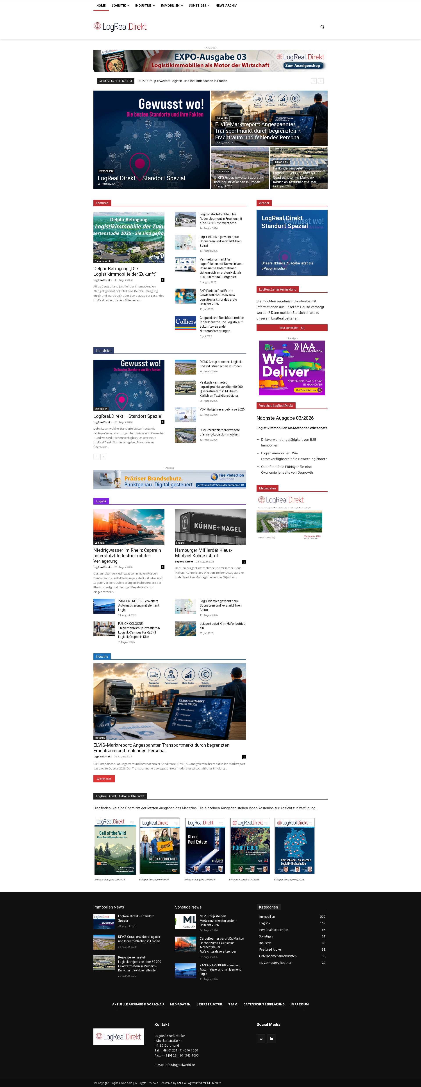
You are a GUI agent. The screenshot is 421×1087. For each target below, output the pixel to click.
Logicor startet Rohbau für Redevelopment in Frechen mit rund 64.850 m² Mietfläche (221, 218)
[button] (322, 26)
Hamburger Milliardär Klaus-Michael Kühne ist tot (203, 553)
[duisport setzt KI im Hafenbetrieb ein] (185, 628)
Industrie (222, 118)
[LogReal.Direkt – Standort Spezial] (151, 140)
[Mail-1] (261, 1038)
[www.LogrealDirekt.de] (128, 27)
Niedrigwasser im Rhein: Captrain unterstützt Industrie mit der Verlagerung (127, 556)
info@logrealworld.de (180, 1065)
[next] (321, 81)
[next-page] (103, 456)
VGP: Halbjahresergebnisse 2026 (222, 409)
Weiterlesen (104, 778)
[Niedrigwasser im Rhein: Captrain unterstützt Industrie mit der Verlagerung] (128, 527)
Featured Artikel (103, 261)
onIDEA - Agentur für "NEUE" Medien (199, 1083)
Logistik (99, 542)
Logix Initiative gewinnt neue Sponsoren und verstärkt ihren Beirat (221, 241)
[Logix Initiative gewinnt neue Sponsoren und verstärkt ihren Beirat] (185, 242)
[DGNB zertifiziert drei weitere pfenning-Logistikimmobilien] (185, 435)
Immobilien (106, 171)
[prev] (314, 81)
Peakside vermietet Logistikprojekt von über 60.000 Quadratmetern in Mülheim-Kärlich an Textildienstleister (214, 81)
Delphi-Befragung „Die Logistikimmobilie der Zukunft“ (124, 271)
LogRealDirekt (102, 280)
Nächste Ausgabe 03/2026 (285, 418)
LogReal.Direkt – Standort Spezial (127, 416)
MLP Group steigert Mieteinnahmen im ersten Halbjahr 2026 (217, 920)
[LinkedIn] (271, 1038)
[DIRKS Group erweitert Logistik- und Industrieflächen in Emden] (240, 168)
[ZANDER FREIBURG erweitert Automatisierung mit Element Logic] (104, 606)
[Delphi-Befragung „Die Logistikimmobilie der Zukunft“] (128, 237)
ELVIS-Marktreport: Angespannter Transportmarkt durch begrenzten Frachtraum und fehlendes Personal (161, 748)
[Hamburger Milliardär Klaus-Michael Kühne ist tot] (210, 527)
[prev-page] (96, 456)
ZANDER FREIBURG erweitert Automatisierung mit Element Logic (138, 605)
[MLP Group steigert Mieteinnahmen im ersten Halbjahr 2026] (185, 921)
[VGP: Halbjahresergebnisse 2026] (185, 414)
